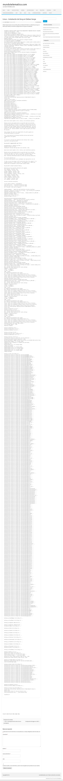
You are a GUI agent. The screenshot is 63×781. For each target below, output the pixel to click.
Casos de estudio (15, 10)
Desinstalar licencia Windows (48, 31)
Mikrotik (44, 63)
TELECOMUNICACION (47, 69)
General (22, 10)
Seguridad (49, 10)
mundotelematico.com (15, 4)
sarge (16, 713)
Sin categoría (45, 65)
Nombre (4, 748)
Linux (8, 10)
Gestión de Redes (30, 10)
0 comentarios (38, 22)
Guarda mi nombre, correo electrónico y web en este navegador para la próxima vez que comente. (21, 765)
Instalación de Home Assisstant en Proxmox (51, 27)
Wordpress (59, 778)
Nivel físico (42, 10)
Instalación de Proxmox (47, 29)
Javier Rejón (6, 22)
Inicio (4, 10)
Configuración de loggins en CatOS (32, 721)
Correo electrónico (7, 753)
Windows (44, 71)
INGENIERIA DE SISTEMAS (47, 57)
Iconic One (48, 778)
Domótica (45, 51)
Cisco (44, 49)
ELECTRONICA (45, 53)
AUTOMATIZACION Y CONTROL (48, 43)
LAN (37, 10)
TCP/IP (54, 10)
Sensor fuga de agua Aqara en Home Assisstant (51, 36)
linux (13, 713)
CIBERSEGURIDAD (46, 47)
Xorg (19, 713)
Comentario (5, 734)
